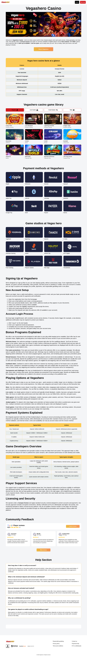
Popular (14, 109)
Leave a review (72, 526)
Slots (71, 109)
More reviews (43, 549)
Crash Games (51, 109)
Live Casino (33, 109)
